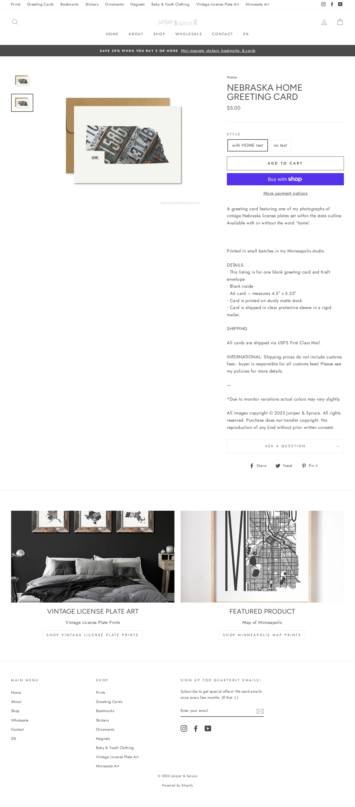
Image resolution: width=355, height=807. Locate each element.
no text (280, 145)
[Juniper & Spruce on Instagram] (184, 728)
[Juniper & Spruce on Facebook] (195, 728)
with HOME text (247, 145)
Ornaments (114, 4)
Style (234, 134)
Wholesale (188, 34)
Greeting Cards (40, 4)
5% (246, 34)
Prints (15, 4)
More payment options (285, 193)
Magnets (137, 4)
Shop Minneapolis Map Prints (262, 635)
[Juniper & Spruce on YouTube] (208, 728)
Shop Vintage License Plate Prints (93, 635)
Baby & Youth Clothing (170, 4)
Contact (222, 34)
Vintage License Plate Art (217, 4)
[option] (177, 51)
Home (112, 34)
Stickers (91, 4)
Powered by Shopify (177, 785)
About (136, 34)
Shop (159, 34)
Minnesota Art (257, 4)
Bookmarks (69, 4)
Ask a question (285, 446)
